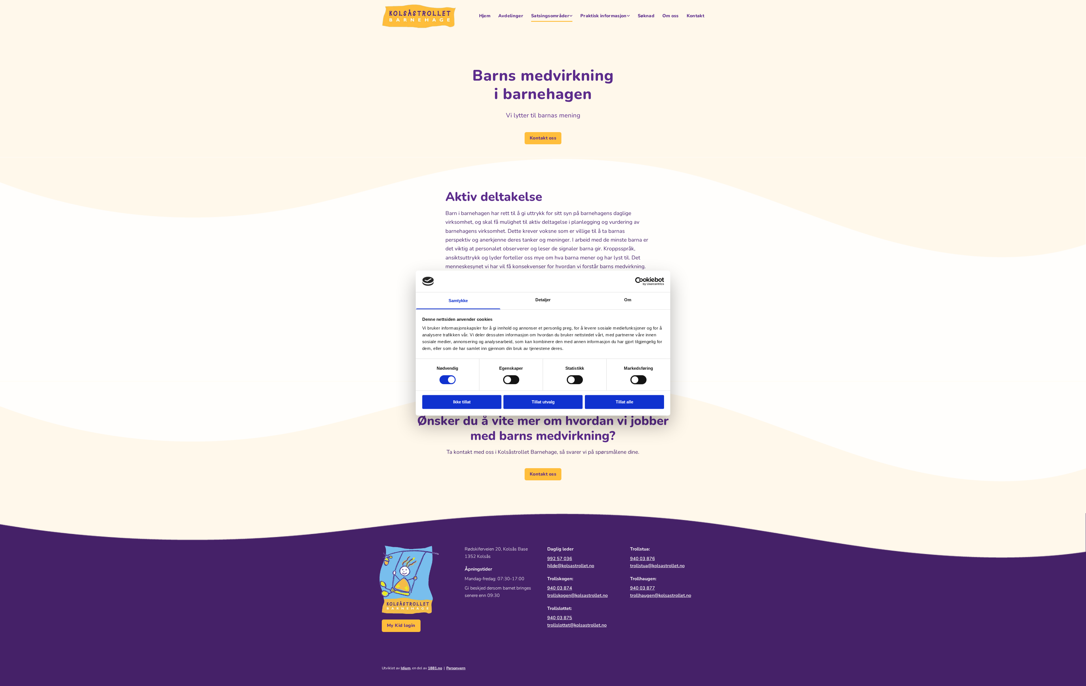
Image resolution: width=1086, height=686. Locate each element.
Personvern (456, 668)
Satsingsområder (550, 16)
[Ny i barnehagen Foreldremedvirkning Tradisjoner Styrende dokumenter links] (628, 16)
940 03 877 (642, 588)
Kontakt (695, 16)
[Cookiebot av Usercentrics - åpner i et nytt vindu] (639, 281)
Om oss (670, 16)
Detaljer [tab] (543, 300)
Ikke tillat (462, 402)
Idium (405, 668)
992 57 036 (559, 559)
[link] (547, 16)
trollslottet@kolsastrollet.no (577, 625)
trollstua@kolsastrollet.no (657, 566)
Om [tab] (627, 300)
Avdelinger (510, 16)
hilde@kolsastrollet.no (570, 566)
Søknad (646, 16)
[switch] (511, 379)
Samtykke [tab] (458, 300)
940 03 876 (642, 559)
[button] (543, 138)
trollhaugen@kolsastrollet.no (660, 595)
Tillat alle (624, 402)
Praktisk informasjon (603, 16)
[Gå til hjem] (419, 16)
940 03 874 (559, 588)
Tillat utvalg (543, 402)
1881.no (435, 668)
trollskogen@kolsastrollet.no (577, 595)
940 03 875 (559, 618)
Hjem (484, 16)
